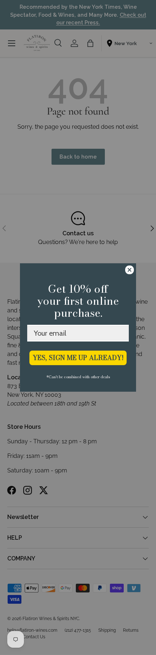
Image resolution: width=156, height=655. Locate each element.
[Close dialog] (129, 269)
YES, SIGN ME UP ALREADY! (78, 358)
